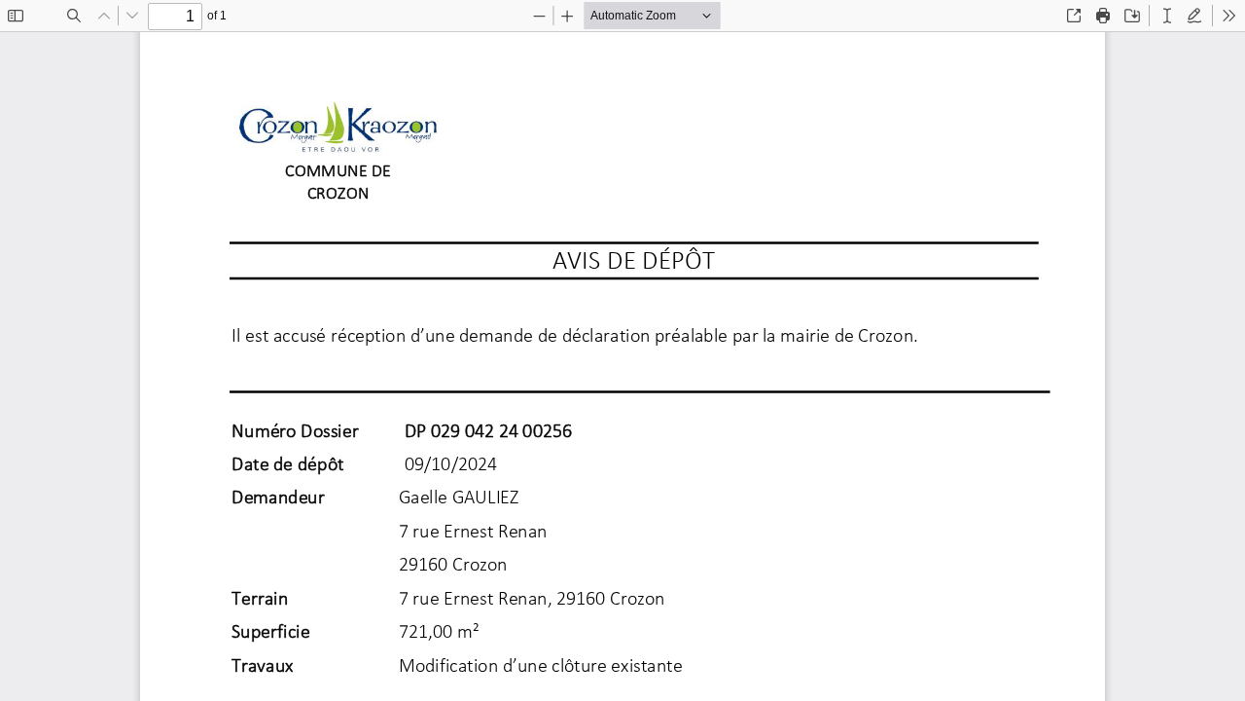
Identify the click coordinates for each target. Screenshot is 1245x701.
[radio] (1167, 15)
